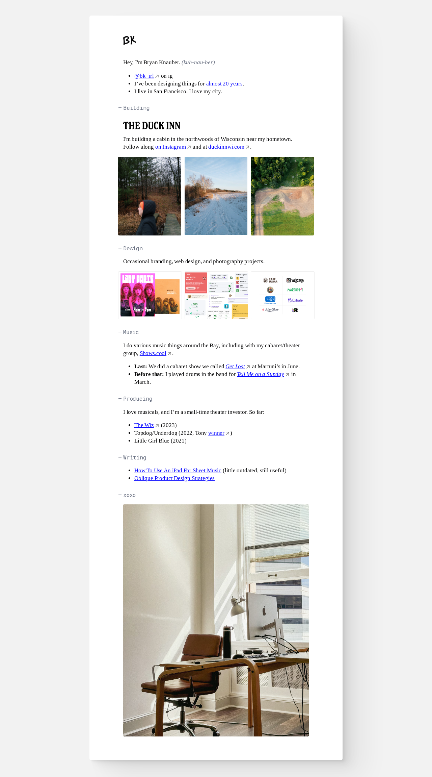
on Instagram (170, 147)
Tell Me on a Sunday (260, 374)
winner (216, 433)
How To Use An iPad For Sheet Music (177, 470)
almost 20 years (224, 83)
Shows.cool (153, 353)
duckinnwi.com (226, 147)
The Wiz (144, 425)
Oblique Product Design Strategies (174, 478)
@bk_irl (144, 76)
